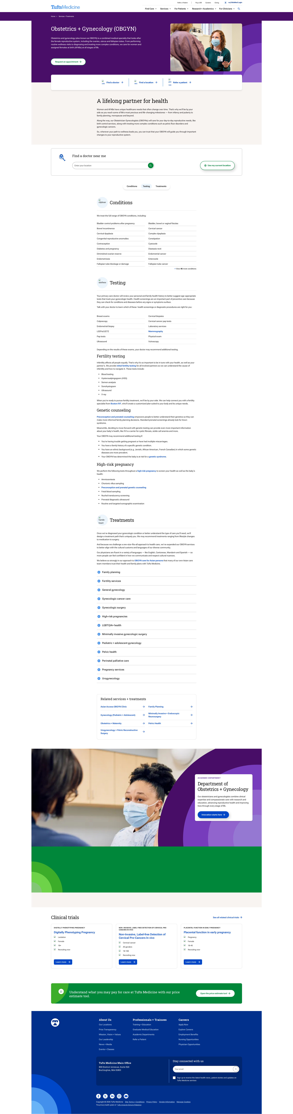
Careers (208, 3)
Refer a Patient (182, 3)
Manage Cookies (184, 1102)
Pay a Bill (198, 3)
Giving (217, 3)
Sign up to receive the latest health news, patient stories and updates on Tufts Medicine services (206, 1079)
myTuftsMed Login (235, 2)
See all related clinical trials (226, 917)
